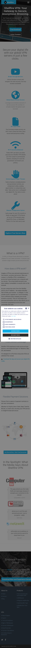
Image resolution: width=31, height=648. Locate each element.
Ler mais (14, 316)
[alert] (15, 324)
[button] (15, 339)
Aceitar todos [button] (15, 331)
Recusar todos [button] (15, 335)
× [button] (28, 308)
